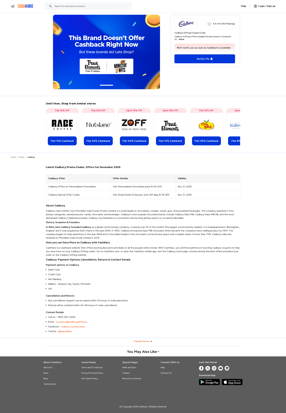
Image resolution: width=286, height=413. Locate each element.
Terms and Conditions (92, 367)
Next (231, 127)
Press (45, 373)
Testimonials (49, 384)
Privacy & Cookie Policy (92, 373)
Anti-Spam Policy (89, 378)
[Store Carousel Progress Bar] (106, 85)
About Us (47, 367)
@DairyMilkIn (65, 331)
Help (243, 6)
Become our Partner (131, 378)
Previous (54, 127)
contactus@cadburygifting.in (71, 322)
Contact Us (166, 373)
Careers (126, 373)
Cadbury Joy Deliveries (73, 326)
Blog (45, 378)
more (181, 39)
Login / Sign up (266, 6)
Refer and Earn (129, 367)
